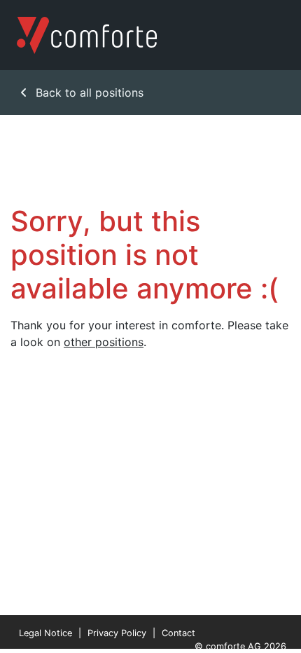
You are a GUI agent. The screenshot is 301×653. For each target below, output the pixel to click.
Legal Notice (45, 633)
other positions (104, 342)
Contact (178, 633)
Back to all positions (88, 92)
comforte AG (233, 646)
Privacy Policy (117, 633)
